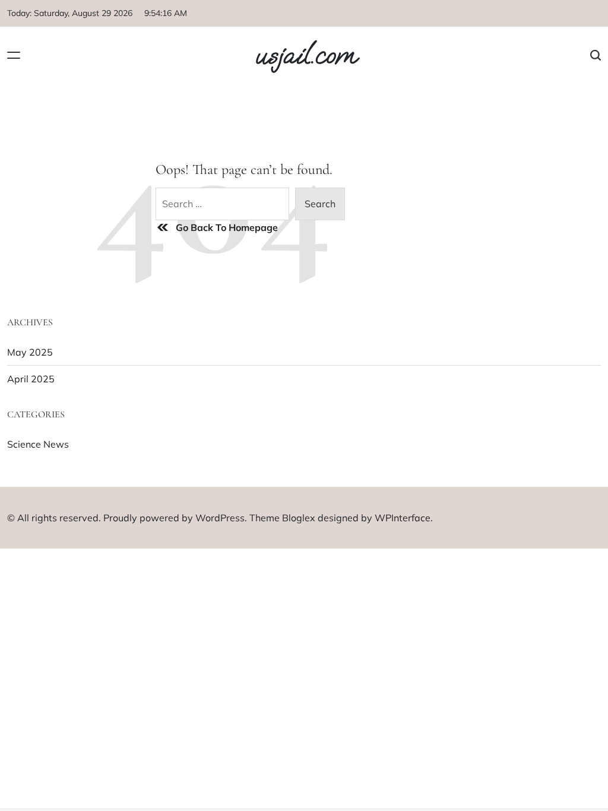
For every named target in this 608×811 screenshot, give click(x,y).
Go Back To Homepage (227, 227)
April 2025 (31, 379)
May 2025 (30, 352)
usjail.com (305, 55)
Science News (38, 444)
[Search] (595, 55)
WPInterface (402, 518)
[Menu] (13, 55)
